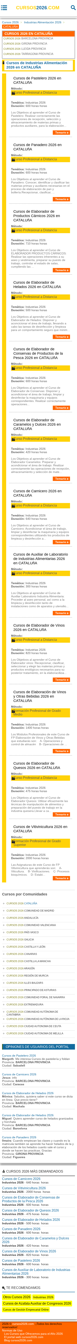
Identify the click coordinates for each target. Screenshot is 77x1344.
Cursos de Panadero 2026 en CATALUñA (37, 147)
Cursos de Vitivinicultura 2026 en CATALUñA (40, 829)
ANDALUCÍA (22, 917)
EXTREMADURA (25, 1004)
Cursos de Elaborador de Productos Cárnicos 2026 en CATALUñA (36, 215)
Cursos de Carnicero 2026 (19, 1074)
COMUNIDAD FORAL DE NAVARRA (36, 997)
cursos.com (37, 7)
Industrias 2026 (43, 1297)
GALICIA (20, 939)
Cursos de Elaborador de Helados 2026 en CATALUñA (37, 284)
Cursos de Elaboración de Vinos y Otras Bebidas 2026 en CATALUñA (39, 696)
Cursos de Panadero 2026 (19, 1137)
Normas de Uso (12, 1330)
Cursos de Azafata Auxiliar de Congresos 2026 (37, 1303)
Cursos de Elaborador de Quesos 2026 (30, 1210)
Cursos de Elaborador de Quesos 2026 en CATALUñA (36, 765)
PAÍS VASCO (23, 932)
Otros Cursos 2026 (16, 1297)
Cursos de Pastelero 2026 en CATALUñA (37, 80)
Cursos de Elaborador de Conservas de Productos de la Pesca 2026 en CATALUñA (38, 353)
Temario (60, 132)
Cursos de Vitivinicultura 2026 (24, 1188)
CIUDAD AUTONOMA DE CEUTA (34, 1026)
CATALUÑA (22, 903)
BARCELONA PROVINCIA (28, 38)
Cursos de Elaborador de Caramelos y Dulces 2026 (35, 1240)
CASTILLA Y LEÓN (26, 946)
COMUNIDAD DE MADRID (30, 910)
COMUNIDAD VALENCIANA (31, 925)
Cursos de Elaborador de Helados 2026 (28, 1093)
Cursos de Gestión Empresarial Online (26, 1309)
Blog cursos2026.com (18, 1340)
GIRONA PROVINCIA (25, 43)
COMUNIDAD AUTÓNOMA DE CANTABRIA (32, 1013)
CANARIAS (22, 954)
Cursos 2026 (10, 22)
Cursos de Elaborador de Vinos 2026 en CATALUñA (39, 627)
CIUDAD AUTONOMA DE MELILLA (35, 1033)
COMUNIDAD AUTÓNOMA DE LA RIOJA (38, 1019)
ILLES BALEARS (25, 982)
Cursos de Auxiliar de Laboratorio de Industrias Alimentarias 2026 (36, 1271)
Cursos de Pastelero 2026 (19, 1055)
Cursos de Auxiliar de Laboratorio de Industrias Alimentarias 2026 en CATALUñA (40, 558)
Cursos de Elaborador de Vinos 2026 (29, 1251)
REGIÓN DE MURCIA (27, 975)
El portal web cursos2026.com (23, 1337)
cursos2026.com (23, 1323)
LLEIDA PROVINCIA (24, 48)
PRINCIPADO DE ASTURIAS (31, 990)
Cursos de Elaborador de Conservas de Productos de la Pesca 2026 (31, 1199)
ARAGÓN (21, 968)
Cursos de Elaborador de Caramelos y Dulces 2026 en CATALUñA (37, 424)
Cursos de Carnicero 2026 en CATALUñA (37, 493)
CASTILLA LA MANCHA (29, 961)
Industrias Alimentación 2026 (42, 22)
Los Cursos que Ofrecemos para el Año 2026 (33, 1333)
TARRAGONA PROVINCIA (28, 54)
